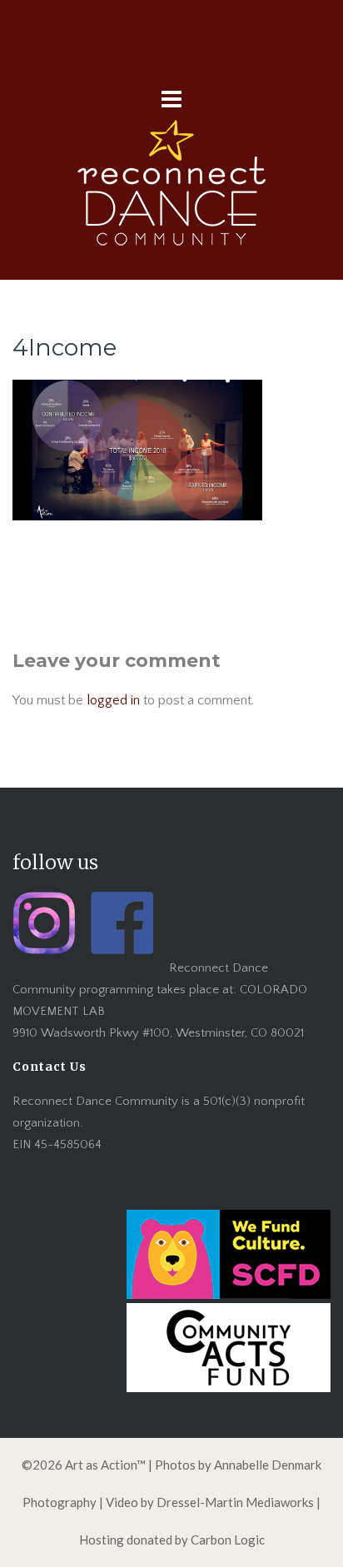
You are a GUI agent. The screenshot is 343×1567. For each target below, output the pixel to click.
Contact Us (49, 1066)
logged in (113, 700)
